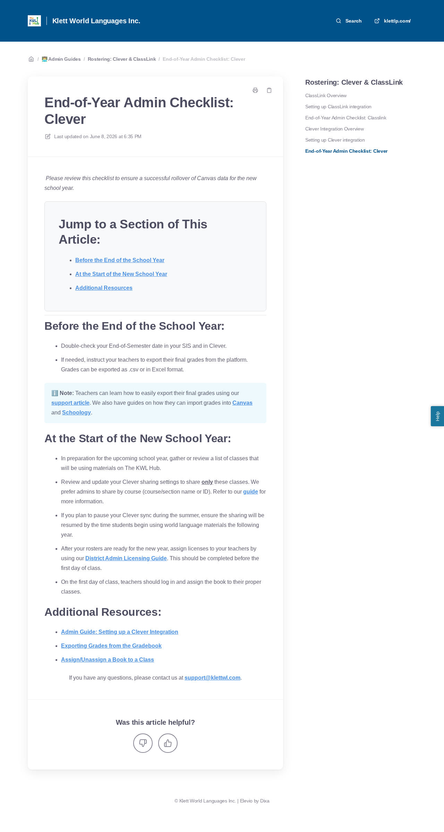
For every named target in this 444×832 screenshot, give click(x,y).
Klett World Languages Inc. (96, 21)
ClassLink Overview (326, 95)
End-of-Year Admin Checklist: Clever (204, 59)
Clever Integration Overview (334, 129)
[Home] (34, 20)
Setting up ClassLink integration (338, 106)
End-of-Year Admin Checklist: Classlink (345, 117)
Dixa (265, 801)
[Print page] (255, 90)
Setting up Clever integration (335, 140)
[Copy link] (269, 90)
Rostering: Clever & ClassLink (122, 59)
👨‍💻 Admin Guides (61, 59)
